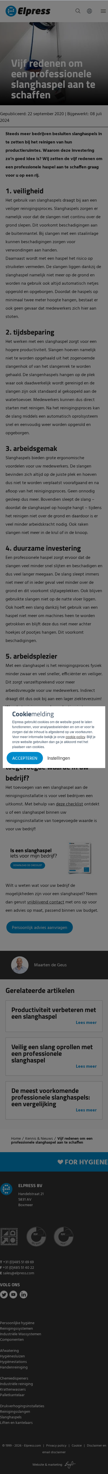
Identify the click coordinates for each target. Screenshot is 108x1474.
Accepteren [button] (24, 758)
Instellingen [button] (58, 758)
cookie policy (75, 736)
